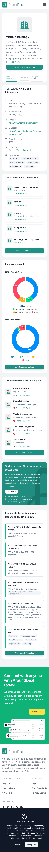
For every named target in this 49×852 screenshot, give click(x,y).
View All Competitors (24, 250)
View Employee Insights (24, 367)
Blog (34, 783)
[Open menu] (44, 4)
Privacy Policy (28, 838)
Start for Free (11, 491)
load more (15, 62)
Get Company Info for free (24, 67)
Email (26, 395)
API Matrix (7, 793)
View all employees (20, 193)
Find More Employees (24, 452)
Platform (6, 783)
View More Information (24, 653)
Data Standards (39, 788)
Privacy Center (39, 793)
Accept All (31, 844)
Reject (17, 844)
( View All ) (25, 150)
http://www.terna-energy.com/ (23, 122)
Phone (17, 395)
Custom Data (8, 788)
